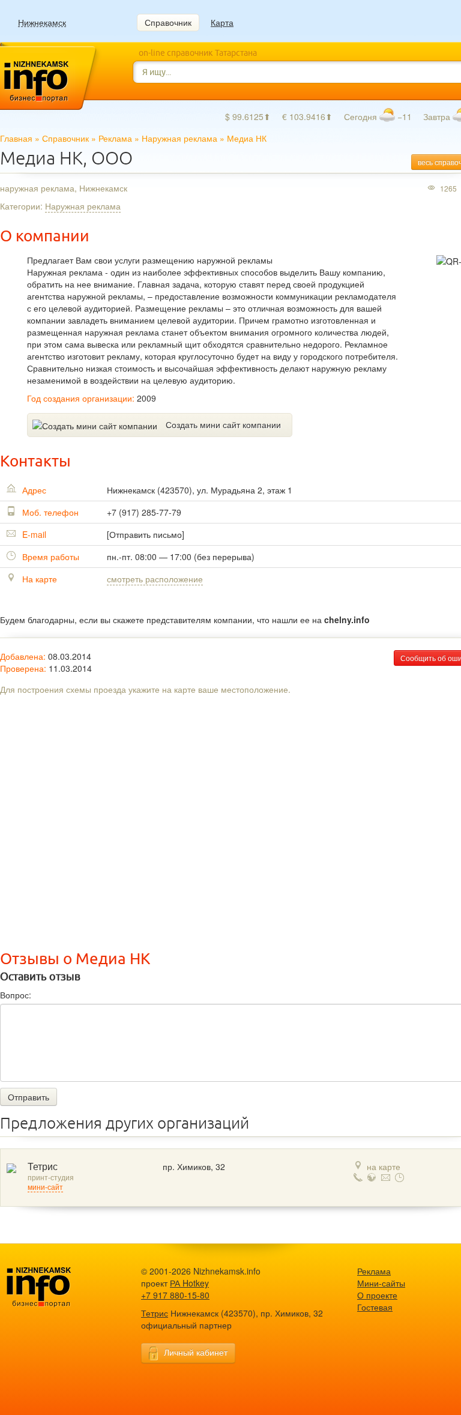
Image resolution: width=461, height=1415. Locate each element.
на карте (383, 1166)
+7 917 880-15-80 (175, 1295)
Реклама (115, 138)
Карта (222, 22)
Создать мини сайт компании (223, 424)
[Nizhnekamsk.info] (57, 1287)
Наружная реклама (179, 138)
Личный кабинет (195, 1352)
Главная (16, 138)
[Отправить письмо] (145, 534)
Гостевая (375, 1307)
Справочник (168, 22)
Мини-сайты (381, 1283)
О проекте (377, 1295)
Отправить (28, 1097)
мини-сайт (45, 1187)
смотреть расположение (155, 579)
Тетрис (43, 1167)
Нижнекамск (42, 22)
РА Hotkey (189, 1283)
